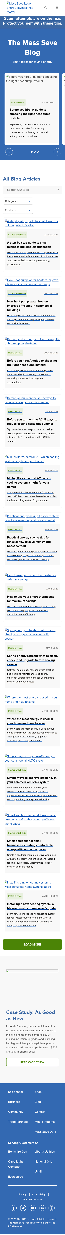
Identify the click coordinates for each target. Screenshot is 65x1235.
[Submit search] (58, 189)
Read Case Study (32, 1062)
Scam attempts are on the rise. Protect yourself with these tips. (32, 21)
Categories (11, 201)
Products (10, 210)
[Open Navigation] (55, 8)
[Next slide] (57, 151)
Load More (32, 944)
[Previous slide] (9, 151)
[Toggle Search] (45, 8)
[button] (32, 152)
